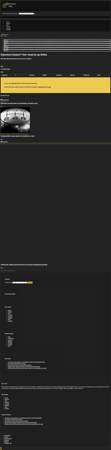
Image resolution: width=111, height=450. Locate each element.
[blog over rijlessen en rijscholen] (9, 7)
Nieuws (10, 312)
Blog (2, 72)
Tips (9, 313)
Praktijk (10, 318)
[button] (8, 75)
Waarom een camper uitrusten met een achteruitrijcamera (24, 366)
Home (9, 310)
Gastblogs (11, 338)
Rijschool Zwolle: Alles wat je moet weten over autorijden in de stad (27, 368)
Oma (2, 66)
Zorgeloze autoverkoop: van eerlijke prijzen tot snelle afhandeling (26, 362)
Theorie (10, 315)
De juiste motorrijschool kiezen (17, 363)
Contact (10, 321)
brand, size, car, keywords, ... (10, 13)
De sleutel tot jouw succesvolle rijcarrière (19, 365)
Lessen (10, 316)
